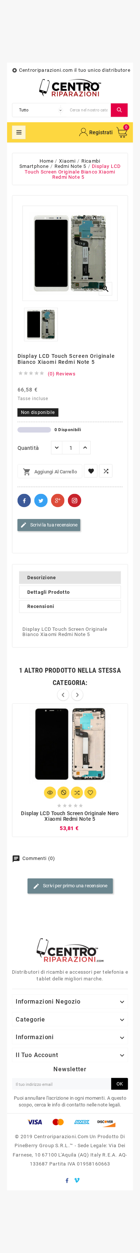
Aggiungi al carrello (50, 472)
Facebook (24, 500)
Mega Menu (18, 132)
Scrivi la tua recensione (49, 525)
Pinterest (74, 500)
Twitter (41, 500)
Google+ (58, 500)
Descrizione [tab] (41, 577)
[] (119, 110)
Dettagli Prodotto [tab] (48, 592)
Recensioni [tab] (41, 606)
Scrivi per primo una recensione (70, 886)
